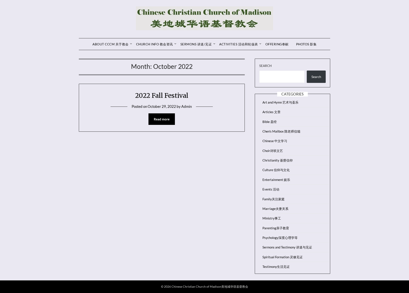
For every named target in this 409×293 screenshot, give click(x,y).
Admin (186, 106)
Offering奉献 (277, 44)
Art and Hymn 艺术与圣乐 (280, 102)
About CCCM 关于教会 (110, 44)
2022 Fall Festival (161, 95)
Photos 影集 (306, 44)
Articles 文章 (271, 112)
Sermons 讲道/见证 (196, 44)
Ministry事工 (271, 218)
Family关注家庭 (273, 199)
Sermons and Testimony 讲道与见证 (287, 247)
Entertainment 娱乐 (276, 180)
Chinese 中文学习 (274, 141)
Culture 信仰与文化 (276, 170)
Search (265, 66)
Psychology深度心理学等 (280, 238)
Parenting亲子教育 (275, 228)
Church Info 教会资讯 (154, 44)
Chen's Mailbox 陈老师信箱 (281, 131)
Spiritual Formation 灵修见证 (282, 257)
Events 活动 (270, 189)
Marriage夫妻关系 (275, 209)
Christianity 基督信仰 (277, 160)
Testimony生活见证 (276, 266)
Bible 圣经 (269, 122)
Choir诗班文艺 (272, 151)
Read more (162, 119)
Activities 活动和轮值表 (238, 44)
